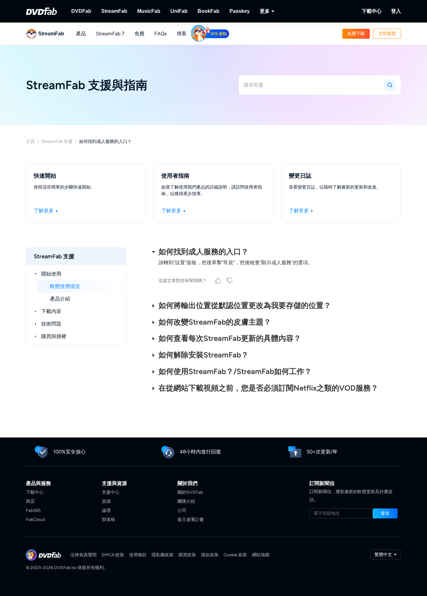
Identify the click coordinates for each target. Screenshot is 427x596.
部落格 (108, 519)
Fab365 (33, 510)
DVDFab (81, 11)
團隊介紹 (186, 501)
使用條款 (138, 555)
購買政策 (187, 555)
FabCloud (35, 519)
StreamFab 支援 (57, 141)
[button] (356, 34)
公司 (182, 510)
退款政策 (210, 555)
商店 (30, 501)
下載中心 (372, 11)
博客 (182, 34)
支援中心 (110, 492)
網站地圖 (260, 555)
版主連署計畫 (191, 519)
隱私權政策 (162, 555)
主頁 (30, 141)
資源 (106, 501)
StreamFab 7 (110, 34)
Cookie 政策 (235, 555)
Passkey (239, 11)
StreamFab (114, 11)
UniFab (179, 11)
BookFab (208, 11)
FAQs (160, 34)
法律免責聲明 (83, 555)
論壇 (106, 510)
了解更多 (44, 211)
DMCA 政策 (113, 555)
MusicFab (148, 11)
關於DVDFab (190, 492)
